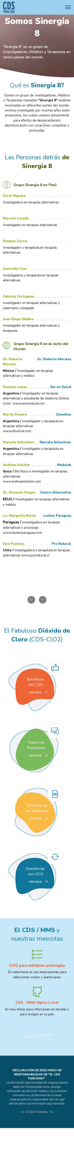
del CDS (36, 684)
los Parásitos (36, 810)
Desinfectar (37, 868)
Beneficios (37, 679)
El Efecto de (37, 805)
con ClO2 (37, 874)
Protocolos (36, 747)
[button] (31, 600)
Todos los (37, 742)
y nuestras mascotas (37, 934)
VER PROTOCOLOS (37, 1035)
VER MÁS (35, 692)
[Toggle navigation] (68, 7)
